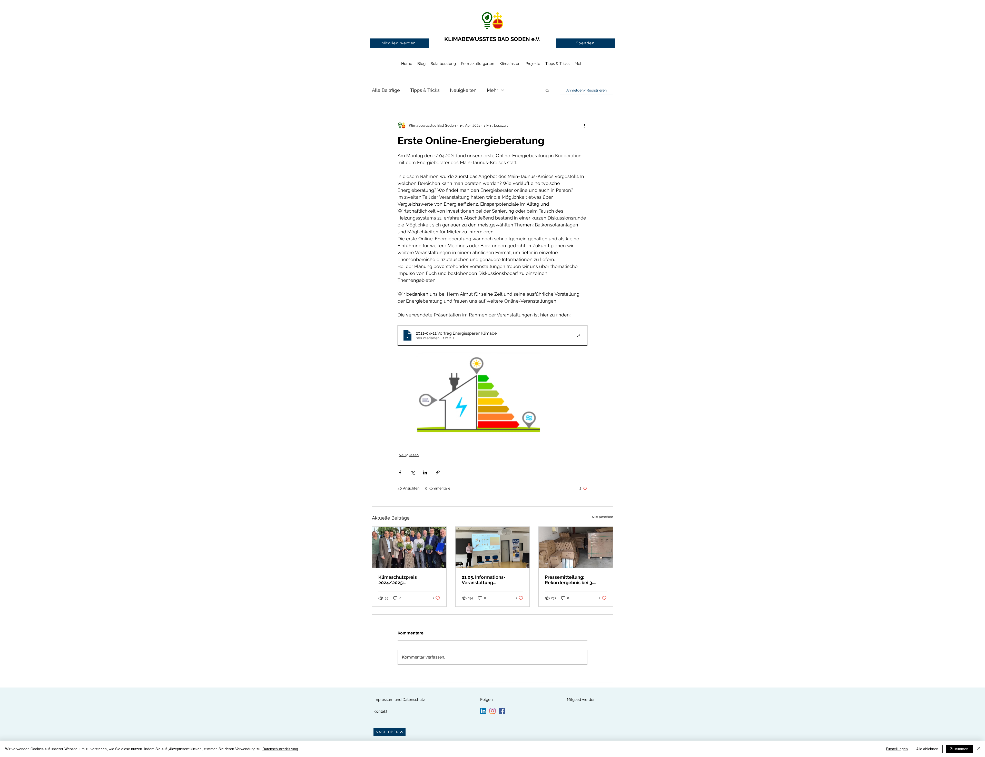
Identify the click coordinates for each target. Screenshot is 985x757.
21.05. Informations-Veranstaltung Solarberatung (484, 579)
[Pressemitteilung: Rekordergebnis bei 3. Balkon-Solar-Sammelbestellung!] (576, 547)
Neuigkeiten (463, 90)
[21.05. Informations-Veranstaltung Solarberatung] (493, 547)
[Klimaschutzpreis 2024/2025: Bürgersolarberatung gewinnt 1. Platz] (409, 547)
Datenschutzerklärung (280, 748)
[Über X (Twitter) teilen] (412, 472)
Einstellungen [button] (897, 748)
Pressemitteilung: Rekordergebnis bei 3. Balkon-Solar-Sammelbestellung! (569, 579)
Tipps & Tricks (425, 90)
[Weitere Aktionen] (584, 125)
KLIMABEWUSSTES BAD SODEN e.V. (492, 39)
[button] (547, 90)
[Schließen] (979, 749)
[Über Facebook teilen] (400, 472)
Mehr (492, 90)
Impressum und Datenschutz (399, 699)
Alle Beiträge (386, 90)
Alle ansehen (602, 517)
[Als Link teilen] (437, 472)
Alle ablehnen (927, 748)
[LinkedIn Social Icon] (483, 711)
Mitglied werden (581, 699)
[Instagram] (492, 711)
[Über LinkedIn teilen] (425, 472)
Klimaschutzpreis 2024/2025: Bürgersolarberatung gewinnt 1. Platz (401, 579)
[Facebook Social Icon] (502, 711)
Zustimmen (959, 748)
